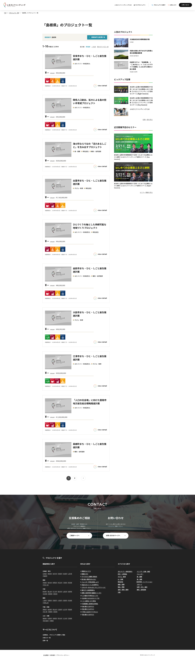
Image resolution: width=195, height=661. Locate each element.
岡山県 (55, 609)
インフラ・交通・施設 (143, 571)
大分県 (65, 618)
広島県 (60, 609)
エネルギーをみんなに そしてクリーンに (94, 587)
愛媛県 (50, 612)
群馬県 (55, 583)
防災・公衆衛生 (122, 574)
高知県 (55, 612)
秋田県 (65, 574)
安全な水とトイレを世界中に (90, 585)
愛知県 (55, 594)
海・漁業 (139, 579)
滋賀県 (50, 600)
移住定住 (120, 582)
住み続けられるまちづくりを (90, 598)
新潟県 (45, 591)
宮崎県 (70, 618)
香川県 (45, 612)
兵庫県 (65, 600)
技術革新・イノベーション (144, 582)
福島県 (45, 576)
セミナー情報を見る (146, 192)
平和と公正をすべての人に (90, 612)
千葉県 (65, 583)
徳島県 (70, 609)
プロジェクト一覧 (14, 13)
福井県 (60, 591)
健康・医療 (121, 584)
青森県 (50, 574)
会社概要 (46, 655)
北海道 (45, 574)
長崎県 (55, 618)
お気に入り (173, 5)
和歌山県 (46, 603)
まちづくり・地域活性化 (125, 571)
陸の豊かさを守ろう (88, 615)
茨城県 (45, 583)
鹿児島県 (46, 621)
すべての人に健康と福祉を (89, 577)
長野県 (70, 591)
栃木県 (50, 583)
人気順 (94, 47)
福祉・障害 (121, 587)
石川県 (55, 591)
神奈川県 (46, 585)
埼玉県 (60, 583)
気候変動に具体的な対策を (90, 604)
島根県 (50, 609)
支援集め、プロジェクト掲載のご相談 (54, 635)
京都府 (55, 600)
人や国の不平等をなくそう (90, 596)
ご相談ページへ (75, 535)
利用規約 (52, 655)
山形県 (70, 574)
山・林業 (120, 579)
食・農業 (139, 577)
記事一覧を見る (148, 120)
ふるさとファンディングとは (123, 5)
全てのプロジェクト (140, 5)
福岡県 (45, 618)
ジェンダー (140, 574)
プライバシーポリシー (62, 655)
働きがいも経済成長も (88, 590)
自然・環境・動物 (123, 590)
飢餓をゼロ (85, 574)
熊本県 (60, 618)
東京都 (70, 583)
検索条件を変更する (98, 37)
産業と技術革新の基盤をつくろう (91, 593)
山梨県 (65, 591)
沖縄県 (52, 621)
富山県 (50, 591)
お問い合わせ (185, 5)
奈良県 (70, 600)
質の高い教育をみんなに (89, 579)
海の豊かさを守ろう (88, 606)
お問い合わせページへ (113, 535)
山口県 (65, 609)
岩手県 (55, 574)
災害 (119, 592)
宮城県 (60, 574)
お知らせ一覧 (47, 638)
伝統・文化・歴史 (142, 587)
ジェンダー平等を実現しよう (90, 582)
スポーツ (139, 584)
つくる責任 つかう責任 (89, 601)
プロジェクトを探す (159, 5)
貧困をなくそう (86, 571)
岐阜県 (45, 594)
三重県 (45, 600)
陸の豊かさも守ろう (88, 609)
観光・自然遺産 (141, 590)
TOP (5, 13)
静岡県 (50, 594)
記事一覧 (45, 640)
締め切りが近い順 (102, 47)
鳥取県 (45, 609)
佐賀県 (50, 618)
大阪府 (60, 600)
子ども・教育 (122, 577)
